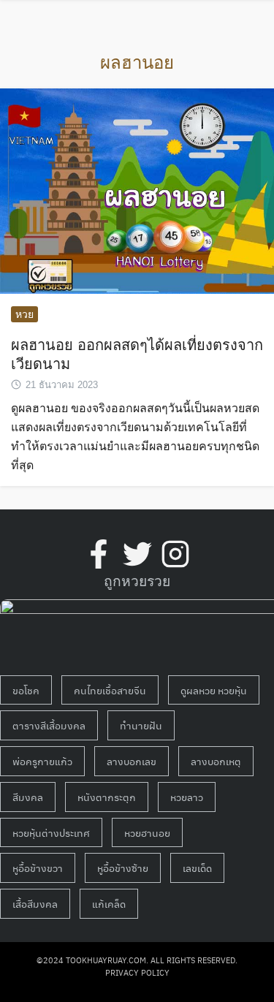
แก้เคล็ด (109, 903)
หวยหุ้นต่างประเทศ (51, 832)
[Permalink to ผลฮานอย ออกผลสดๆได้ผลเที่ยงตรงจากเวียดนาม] (137, 190)
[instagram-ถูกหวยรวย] (175, 554)
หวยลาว (186, 796)
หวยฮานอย (147, 832)
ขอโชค (25, 690)
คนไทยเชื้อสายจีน (110, 690)
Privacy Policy (137, 972)
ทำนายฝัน (141, 725)
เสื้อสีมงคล (35, 903)
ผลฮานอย (137, 62)
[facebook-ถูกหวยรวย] (98, 554)
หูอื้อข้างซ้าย (122, 867)
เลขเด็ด (197, 867)
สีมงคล (27, 796)
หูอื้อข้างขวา (37, 867)
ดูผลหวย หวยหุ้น (213, 690)
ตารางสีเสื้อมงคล (48, 725)
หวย (24, 314)
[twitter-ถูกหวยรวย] (137, 554)
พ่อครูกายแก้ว (42, 761)
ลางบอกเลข (131, 761)
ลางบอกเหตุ (216, 761)
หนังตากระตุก (106, 796)
